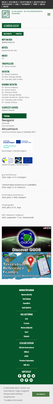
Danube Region (19, 151)
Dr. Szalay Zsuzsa (9, 102)
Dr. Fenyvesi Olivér (9, 92)
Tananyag (7, 115)
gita (3, 175)
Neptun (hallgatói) (26, 327)
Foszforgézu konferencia (12, 195)
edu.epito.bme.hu (25, 2)
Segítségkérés (26, 307)
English (42, 4)
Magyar (5, 6)
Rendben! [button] (41, 394)
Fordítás (19, 34)
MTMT (26, 356)
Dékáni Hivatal (8, 110)
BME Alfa (26, 364)
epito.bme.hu (13, 2)
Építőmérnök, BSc (9, 50)
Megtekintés (8, 34)
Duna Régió (7, 151)
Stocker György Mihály (11, 77)
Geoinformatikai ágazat (12, 132)
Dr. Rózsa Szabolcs (10, 74)
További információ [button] (13, 400)
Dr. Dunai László (9, 66)
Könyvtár (26, 336)
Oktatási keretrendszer (26, 347)
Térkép (35, 4)
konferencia (10, 175)
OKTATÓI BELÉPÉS (7, 4)
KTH (26, 318)
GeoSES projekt (8, 164)
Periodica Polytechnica (26, 360)
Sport (26, 332)
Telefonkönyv (25, 4)
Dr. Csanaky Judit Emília (12, 79)
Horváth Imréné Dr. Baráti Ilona (15, 97)
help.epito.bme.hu (40, 2)
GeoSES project (23, 164)
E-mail (17, 4)
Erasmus (26, 323)
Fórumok (5, 123)
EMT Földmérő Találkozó (12, 215)
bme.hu (4, 2)
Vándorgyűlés (8, 205)
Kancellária (26, 303)
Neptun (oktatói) (26, 294)
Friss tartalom (8, 126)
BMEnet (26, 351)
